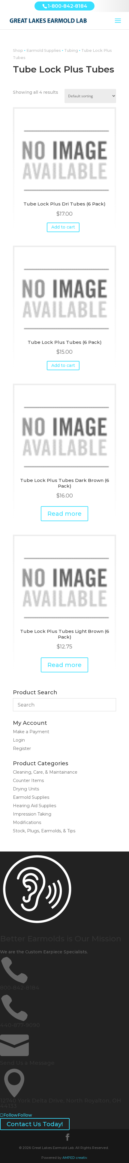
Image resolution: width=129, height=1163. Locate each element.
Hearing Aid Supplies (34, 805)
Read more (64, 513)
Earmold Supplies (43, 50)
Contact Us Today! (35, 1124)
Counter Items (28, 780)
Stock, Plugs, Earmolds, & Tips (44, 831)
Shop (18, 50)
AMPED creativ (74, 1158)
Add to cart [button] (63, 227)
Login (19, 740)
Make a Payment (31, 731)
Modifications (27, 822)
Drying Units (26, 789)
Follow (25, 1115)
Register (22, 748)
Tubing (71, 50)
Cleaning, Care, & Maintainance (45, 772)
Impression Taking (32, 814)
